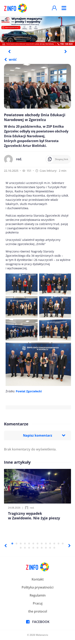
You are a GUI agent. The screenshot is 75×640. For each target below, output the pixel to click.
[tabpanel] (37, 31)
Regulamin (38, 595)
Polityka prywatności (37, 587)
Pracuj (37, 603)
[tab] (12, 543)
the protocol (37, 611)
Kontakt (38, 579)
